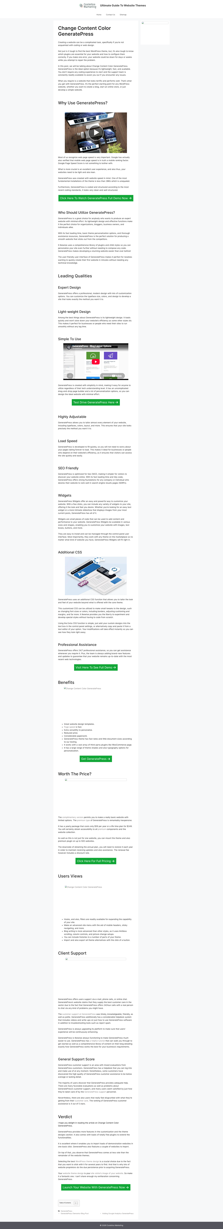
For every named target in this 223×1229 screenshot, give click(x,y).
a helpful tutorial (97, 1041)
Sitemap (123, 15)
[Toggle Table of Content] (74, 1203)
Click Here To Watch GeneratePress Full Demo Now (94, 198)
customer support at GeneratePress (79, 1014)
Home (99, 15)
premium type (83, 820)
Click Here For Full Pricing (94, 861)
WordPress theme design (87, 1161)
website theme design (73, 1173)
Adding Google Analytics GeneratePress (118, 1213)
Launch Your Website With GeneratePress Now (94, 1187)
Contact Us (110, 15)
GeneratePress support (95, 1092)
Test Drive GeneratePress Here (93, 402)
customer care (81, 1101)
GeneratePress (66, 1211)
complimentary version (72, 817)
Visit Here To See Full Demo (94, 667)
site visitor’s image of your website (107, 1173)
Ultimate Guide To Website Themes (123, 5)
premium (102, 829)
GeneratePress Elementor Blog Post (75, 1213)
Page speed (69, 727)
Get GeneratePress (94, 759)
